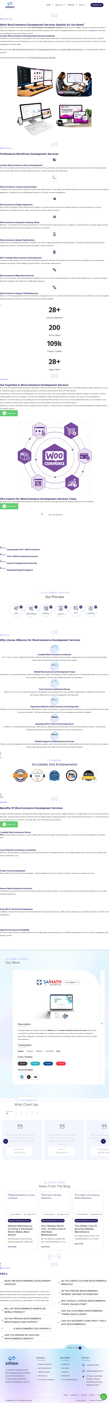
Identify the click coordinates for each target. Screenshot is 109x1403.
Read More (12, 1247)
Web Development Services (23, 49)
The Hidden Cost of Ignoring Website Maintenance (86, 1228)
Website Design (43, 1372)
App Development (44, 1368)
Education (65, 1368)
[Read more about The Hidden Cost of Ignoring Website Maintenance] (88, 1201)
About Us (59, 5)
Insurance (65, 1372)
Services (71, 5)
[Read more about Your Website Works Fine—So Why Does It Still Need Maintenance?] (54, 1201)
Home (48, 5)
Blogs (81, 5)
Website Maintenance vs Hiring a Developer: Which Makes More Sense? (20, 1230)
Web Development (45, 1364)
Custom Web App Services (72, 49)
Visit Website (70, 982)
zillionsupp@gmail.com (95, 1371)
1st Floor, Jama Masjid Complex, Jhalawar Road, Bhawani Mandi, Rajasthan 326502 (95, 1380)
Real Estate (66, 1376)
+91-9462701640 (93, 1365)
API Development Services (46, 49)
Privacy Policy (81, 1400)
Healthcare (66, 1364)
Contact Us (97, 5)
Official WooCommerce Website (42, 58)
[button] (94, 773)
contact (100, 1395)
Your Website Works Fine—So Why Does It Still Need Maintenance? (53, 1230)
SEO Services (42, 1376)
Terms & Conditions (96, 1400)
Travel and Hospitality (69, 1379)
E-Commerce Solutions (46, 1379)
